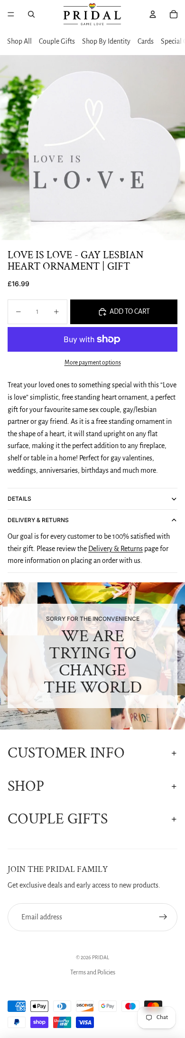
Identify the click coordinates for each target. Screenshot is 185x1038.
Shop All (19, 41)
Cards (146, 41)
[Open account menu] (152, 14)
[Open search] (31, 14)
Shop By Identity (106, 41)
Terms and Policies (92, 972)
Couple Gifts (57, 41)
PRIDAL (100, 957)
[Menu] (11, 14)
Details (19, 498)
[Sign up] (163, 917)
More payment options (93, 362)
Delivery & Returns (38, 520)
